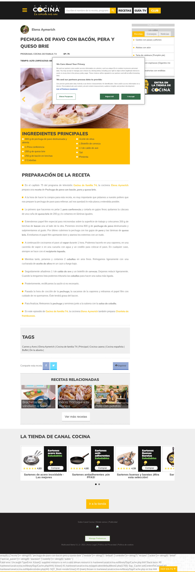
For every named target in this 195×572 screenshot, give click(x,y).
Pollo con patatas (108, 406)
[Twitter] (53, 366)
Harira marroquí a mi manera (74, 404)
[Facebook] (46, 366)
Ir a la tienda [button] (97, 503)
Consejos (151, 34)
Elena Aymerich (47, 347)
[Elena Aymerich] (41, 33)
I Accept (131, 96)
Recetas (138, 34)
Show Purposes (66, 96)
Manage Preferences (97, 538)
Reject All (109, 96)
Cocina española (114, 347)
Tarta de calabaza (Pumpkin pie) (150, 55)
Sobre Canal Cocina (86, 522)
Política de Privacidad (107, 545)
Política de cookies (126, 545)
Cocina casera (97, 347)
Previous (25, 98)
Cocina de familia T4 (66, 347)
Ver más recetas (76, 416)
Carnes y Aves (29, 347)
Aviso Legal (92, 545)
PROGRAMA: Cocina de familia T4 (38, 54)
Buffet (25, 350)
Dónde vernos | (102, 522)
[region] (98, 80)
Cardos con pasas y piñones (148, 40)
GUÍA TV (140, 10)
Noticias (165, 34)
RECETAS (124, 10)
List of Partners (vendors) (67, 89)
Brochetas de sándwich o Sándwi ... (38, 404)
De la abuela (36, 350)
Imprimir (121, 365)
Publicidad (113, 522)
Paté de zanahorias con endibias (150, 70)
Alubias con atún (143, 47)
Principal (83, 347)
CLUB (154, 10)
